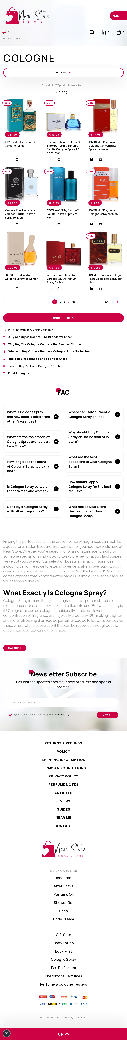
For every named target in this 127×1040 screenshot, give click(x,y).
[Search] (91, 32)
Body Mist (63, 951)
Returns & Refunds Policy (63, 747)
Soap (63, 910)
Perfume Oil (63, 894)
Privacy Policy (63, 776)
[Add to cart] (17, 159)
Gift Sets (63, 934)
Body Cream (63, 919)
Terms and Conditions (63, 768)
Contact (63, 826)
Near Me (63, 817)
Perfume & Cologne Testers (63, 984)
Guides (63, 809)
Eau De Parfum (63, 967)
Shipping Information (63, 759)
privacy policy (63, 714)
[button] (110, 15)
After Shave (64, 886)
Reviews (63, 801)
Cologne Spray (63, 959)
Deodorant (63, 877)
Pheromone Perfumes (63, 976)
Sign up (107, 715)
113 (73, 302)
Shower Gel (63, 902)
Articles (63, 793)
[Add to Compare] (8, 159)
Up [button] (61, 1034)
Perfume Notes (63, 784)
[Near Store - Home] (48, 15)
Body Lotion (63, 942)
